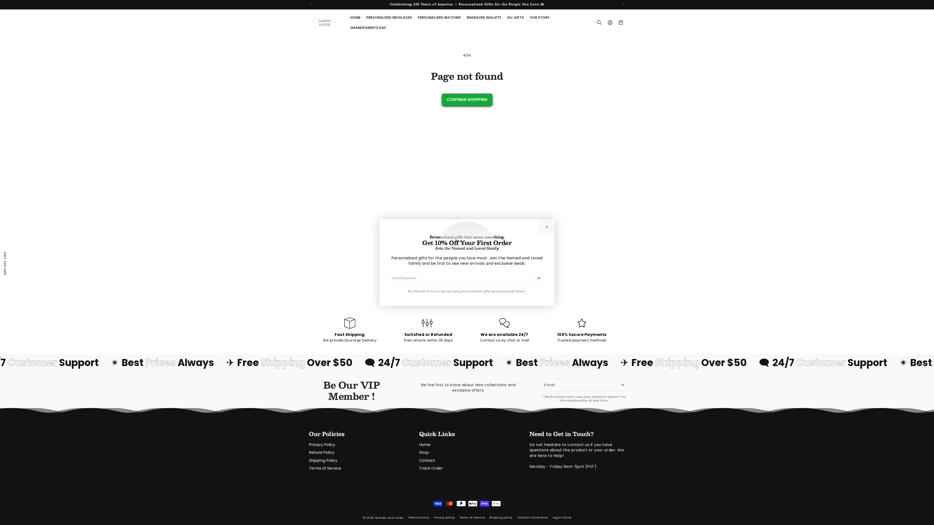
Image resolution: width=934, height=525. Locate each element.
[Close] (546, 227)
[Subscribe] (538, 278)
